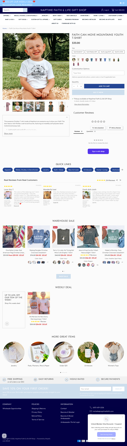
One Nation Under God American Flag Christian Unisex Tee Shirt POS (52, 203)
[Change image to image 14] (40, 107)
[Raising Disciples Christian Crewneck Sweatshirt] (38, 236)
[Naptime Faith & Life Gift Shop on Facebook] (121, 3)
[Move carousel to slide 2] (64, 271)
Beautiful (91, 189)
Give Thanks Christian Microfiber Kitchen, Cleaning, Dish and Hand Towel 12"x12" (11, 204)
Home (5, 28)
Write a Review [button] (116, 128)
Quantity (75, 82)
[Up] (4, 107)
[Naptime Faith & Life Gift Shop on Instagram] (123, 3)
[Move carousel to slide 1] (62, 271)
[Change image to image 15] (51, 107)
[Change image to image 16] (62, 107)
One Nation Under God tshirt (60, 189)
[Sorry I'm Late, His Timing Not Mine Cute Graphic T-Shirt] (63, 236)
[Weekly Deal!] (7, 324)
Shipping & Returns (39, 408)
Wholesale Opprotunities (12, 408)
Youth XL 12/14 (118, 51)
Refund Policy (37, 416)
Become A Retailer (68, 412)
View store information (81, 104)
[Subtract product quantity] (74, 86)
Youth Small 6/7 (78, 51)
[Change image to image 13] (29, 107)
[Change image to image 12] (17, 107)
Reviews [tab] (77, 131)
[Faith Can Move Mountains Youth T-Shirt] (36, 66)
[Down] (67, 107)
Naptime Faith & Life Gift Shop (25, 439)
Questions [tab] (90, 131)
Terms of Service (38, 419)
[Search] (25, 10)
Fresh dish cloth (14, 189)
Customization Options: (81, 69)
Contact (64, 408)
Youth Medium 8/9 (91, 51)
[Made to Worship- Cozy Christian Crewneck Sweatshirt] (113, 236)
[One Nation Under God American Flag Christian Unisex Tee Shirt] (14, 236)
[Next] (122, 169)
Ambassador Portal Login (70, 422)
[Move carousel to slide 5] (66, 372)
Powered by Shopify (43, 439)
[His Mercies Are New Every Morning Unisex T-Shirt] (38, 303)
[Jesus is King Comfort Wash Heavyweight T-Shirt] (88, 236)
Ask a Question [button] (99, 128)
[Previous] (3, 247)
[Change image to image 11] (6, 107)
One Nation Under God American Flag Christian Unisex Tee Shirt (14, 252)
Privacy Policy (37, 412)
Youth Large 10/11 (105, 51)
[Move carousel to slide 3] (63, 372)
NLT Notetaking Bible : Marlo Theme (90, 201)
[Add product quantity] (81, 86)
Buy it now (98, 92)
